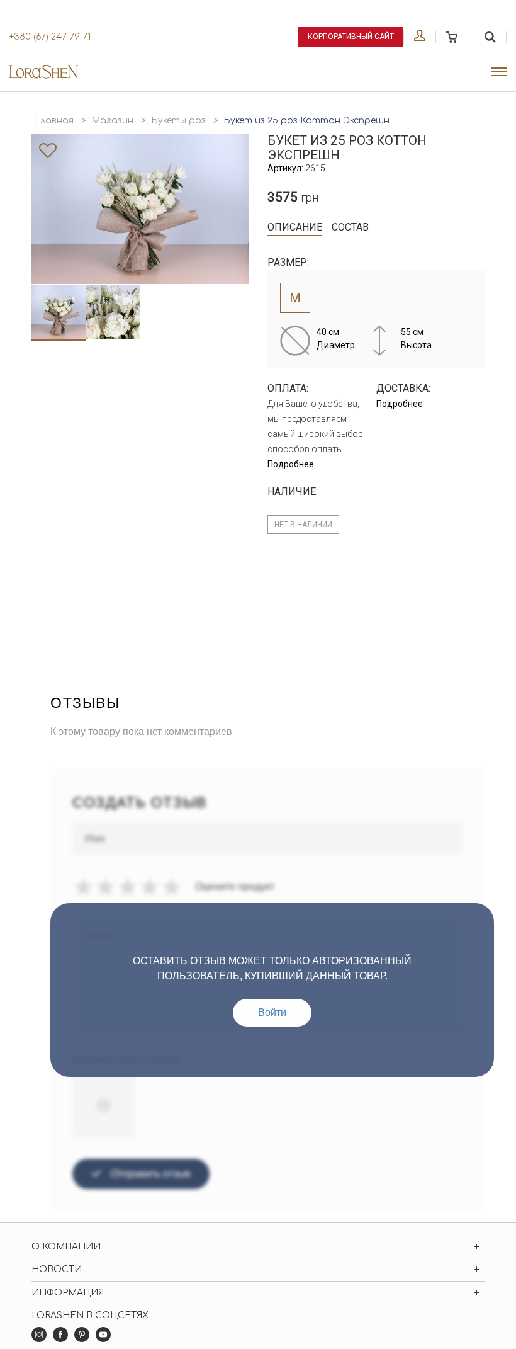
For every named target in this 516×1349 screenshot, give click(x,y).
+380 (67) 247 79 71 (50, 37)
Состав (350, 227)
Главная (54, 120)
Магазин (112, 120)
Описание (294, 227)
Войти (272, 1012)
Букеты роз (178, 120)
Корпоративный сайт (351, 36)
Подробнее (290, 464)
